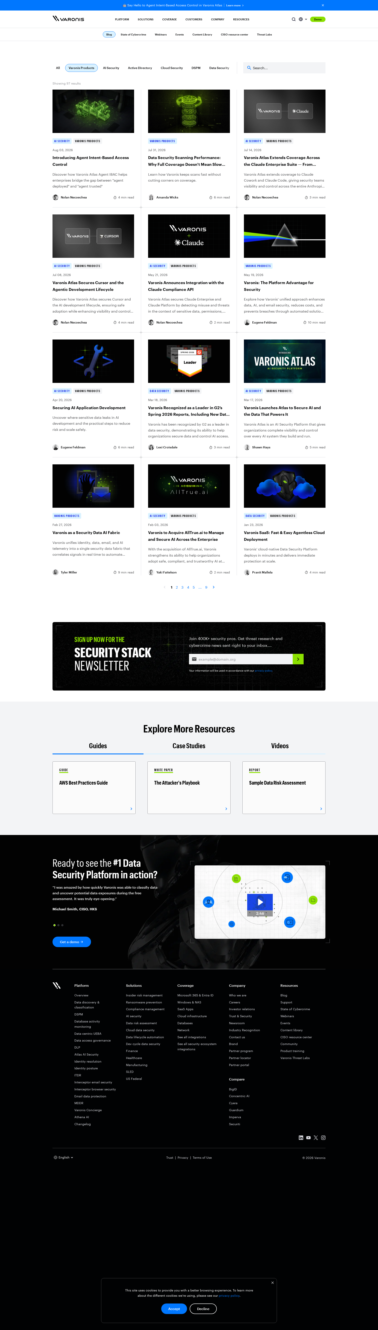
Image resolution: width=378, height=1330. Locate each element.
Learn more (233, 5)
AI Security (111, 68)
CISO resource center (234, 34)
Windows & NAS (189, 1002)
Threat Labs (264, 34)
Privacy (183, 1157)
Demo (318, 19)
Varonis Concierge (88, 1110)
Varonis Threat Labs (295, 1058)
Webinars (161, 34)
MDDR (78, 1103)
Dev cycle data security (143, 1044)
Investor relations (242, 1009)
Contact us (237, 1037)
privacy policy (229, 1295)
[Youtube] (308, 1138)
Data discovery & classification (87, 1004)
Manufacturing (136, 1065)
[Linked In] (301, 1138)
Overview (81, 995)
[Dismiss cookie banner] (272, 1283)
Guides (98, 745)
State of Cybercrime (133, 34)
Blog (283, 995)
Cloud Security (172, 68)
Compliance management (145, 1009)
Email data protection (90, 1096)
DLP (77, 1047)
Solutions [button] (146, 19)
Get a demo (69, 942)
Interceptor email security (93, 1082)
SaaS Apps (185, 1009)
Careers (234, 1002)
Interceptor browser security (95, 1089)
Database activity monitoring (87, 1023)
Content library (291, 1030)
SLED (130, 1072)
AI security (134, 1016)
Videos (280, 745)
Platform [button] (122, 19)
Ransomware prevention (144, 1002)
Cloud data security (140, 1030)
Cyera (233, 1103)
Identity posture (86, 1068)
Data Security (219, 68)
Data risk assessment (141, 1023)
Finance (132, 1051)
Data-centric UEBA (88, 1033)
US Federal (134, 1079)
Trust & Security (240, 1016)
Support (286, 1002)
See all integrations (191, 1037)
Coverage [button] (169, 19)
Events (179, 34)
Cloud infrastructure (192, 1016)
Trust (169, 1157)
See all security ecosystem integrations (197, 1046)
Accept (174, 1309)
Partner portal (239, 1065)
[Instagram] (323, 1138)
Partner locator (240, 1058)
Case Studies (189, 745)
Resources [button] (241, 19)
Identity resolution (88, 1061)
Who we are (237, 995)
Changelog (82, 1124)
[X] (316, 1138)
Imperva (235, 1117)
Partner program (241, 1051)
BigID (233, 1089)
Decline (203, 1309)
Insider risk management (144, 995)
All (58, 68)
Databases (185, 1023)
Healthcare (134, 1058)
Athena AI (81, 1117)
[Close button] (323, 5)
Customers (194, 19)
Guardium (236, 1110)
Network (183, 1030)
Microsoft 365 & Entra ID (195, 995)
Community (289, 1044)
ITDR (77, 1075)
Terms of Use (202, 1157)
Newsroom (237, 1023)
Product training (292, 1051)
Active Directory (140, 68)
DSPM (196, 68)
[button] (54, 925)
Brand (233, 1044)
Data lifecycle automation (145, 1037)
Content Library (202, 34)
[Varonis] (68, 19)
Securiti (234, 1124)
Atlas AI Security (86, 1054)
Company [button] (217, 19)
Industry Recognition (244, 1030)
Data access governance (92, 1040)
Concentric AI (239, 1096)
